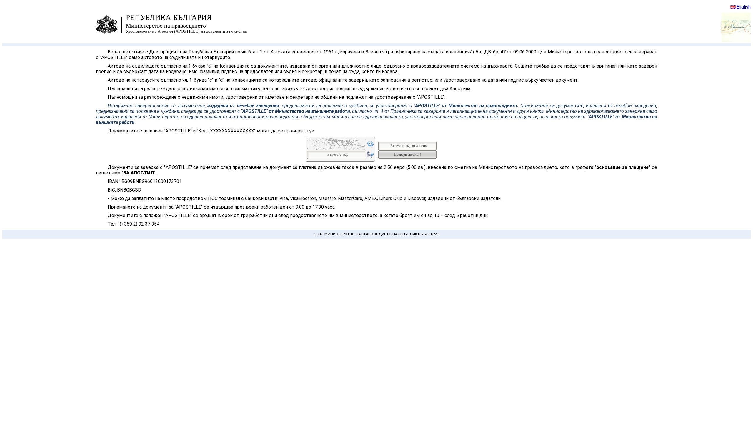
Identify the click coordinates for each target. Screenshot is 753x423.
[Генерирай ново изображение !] (370, 143)
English (743, 7)
